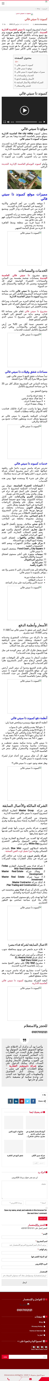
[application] (24, 110)
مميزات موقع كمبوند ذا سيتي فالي (31, 72)
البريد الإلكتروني (41, 1264)
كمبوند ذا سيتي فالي (25, 65)
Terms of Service (36, 1331)
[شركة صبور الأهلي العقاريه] (35, 1146)
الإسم (44, 1234)
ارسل (24, 1282)
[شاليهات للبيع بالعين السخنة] (13, 1122)
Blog (41, 1322)
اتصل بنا (40, 1335)
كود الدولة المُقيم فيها (39, 1257)
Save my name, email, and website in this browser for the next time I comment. (25, 1211)
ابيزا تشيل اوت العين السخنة (19, 851)
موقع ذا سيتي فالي (24, 68)
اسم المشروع (41, 1241)
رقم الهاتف (42, 1249)
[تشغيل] (44, 122)
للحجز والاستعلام (24, 86)
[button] (24, 110)
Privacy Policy (37, 1326)
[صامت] (8, 122)
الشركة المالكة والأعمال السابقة (30, 82)
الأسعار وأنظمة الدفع (25, 79)
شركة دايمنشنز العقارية (22, 1065)
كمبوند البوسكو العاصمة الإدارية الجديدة (21, 164)
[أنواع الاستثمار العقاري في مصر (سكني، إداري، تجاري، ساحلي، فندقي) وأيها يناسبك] (35, 1122)
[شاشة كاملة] (5, 122)
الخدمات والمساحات (25, 75)
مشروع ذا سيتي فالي (36, 311)
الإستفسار (43, 1272)
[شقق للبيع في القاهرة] (13, 1146)
